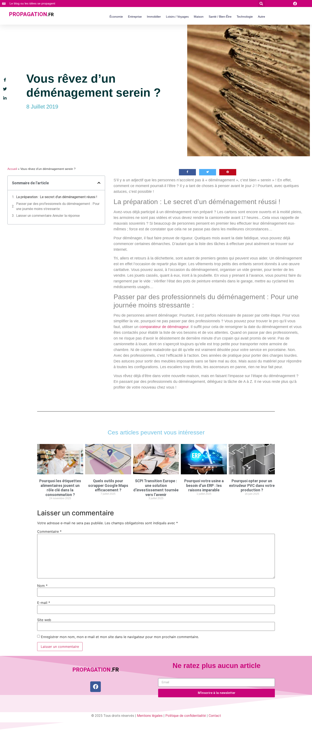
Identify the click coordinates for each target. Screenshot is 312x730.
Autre (261, 16)
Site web (44, 619)
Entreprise (135, 16)
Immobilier (154, 16)
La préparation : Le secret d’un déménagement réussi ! (56, 197)
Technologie (245, 16)
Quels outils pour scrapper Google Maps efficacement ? (108, 485)
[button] (261, 3)
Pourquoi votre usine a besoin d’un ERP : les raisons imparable (204, 485)
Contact (215, 716)
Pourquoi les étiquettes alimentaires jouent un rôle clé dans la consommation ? (60, 488)
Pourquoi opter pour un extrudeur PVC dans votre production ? (252, 485)
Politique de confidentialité (185, 716)
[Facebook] (95, 686)
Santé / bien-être (220, 16)
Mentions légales (150, 716)
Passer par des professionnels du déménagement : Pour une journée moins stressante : (58, 206)
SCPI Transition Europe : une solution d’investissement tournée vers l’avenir (155, 488)
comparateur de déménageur (163, 327)
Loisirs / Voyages (177, 16)
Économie (116, 16)
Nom (42, 585)
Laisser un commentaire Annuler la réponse (48, 216)
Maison (199, 16)
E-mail (43, 602)
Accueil (12, 169)
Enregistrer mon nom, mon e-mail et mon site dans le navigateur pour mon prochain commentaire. (120, 636)
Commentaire (49, 531)
